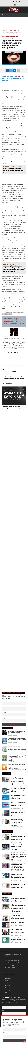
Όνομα (3, 701)
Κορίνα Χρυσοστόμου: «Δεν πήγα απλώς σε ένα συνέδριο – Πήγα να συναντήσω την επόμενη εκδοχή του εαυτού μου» (18, 866)
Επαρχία (4, 712)
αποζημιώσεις (8, 312)
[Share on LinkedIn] (14, 70)
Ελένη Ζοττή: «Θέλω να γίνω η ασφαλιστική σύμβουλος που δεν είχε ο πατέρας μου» (18, 857)
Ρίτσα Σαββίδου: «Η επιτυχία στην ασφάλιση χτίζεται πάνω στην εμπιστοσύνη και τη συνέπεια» (18, 822)
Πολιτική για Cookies (10, 967)
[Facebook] (10, 1)
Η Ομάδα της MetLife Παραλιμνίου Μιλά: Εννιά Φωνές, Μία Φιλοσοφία (18, 917)
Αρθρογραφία (8, 987)
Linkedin (18, 76)
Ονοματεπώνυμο (7, 1025)
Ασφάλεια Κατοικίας (18, 312)
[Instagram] (15, 5)
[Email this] (18, 70)
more (26, 70)
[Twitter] (16, 1)
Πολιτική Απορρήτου (10, 965)
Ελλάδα (6, 980)
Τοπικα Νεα (7, 978)
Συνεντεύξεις (7, 990)
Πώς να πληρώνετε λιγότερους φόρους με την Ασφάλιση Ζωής (18, 939)
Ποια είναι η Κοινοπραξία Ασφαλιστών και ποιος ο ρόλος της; (18, 790)
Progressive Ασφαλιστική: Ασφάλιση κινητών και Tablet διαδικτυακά (18, 797)
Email (3, 706)
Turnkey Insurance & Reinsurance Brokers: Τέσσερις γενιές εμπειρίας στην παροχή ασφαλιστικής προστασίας (18, 847)
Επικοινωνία (7, 969)
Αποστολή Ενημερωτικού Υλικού (13, 962)
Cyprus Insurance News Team (19, 38)
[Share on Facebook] (7, 70)
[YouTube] (13, 1)
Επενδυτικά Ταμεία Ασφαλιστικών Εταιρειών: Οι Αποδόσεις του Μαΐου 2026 (18, 813)
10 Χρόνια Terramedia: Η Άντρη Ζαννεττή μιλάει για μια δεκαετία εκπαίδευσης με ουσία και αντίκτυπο (18, 885)
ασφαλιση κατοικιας (7, 314)
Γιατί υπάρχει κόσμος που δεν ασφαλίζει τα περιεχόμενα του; (14, 377)
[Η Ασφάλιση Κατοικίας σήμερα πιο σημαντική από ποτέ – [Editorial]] (14, 395)
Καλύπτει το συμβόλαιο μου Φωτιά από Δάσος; (14, 370)
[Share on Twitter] (11, 70)
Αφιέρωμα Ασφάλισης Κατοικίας (10, 30)
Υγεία (5, 992)
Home (6, 26)
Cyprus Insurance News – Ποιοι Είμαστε (12, 955)
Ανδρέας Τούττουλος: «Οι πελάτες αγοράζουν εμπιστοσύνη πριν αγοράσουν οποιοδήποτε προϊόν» (18, 876)
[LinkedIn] (20, 1)
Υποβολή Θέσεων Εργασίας (11, 960)
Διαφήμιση (7, 958)
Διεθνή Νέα (7, 983)
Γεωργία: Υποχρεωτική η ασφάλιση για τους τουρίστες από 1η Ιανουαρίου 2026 (18, 805)
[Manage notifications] (24, 1041)
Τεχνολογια (7, 985)
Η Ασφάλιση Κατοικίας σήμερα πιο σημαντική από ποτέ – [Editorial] (11, 407)
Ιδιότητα (4, 718)
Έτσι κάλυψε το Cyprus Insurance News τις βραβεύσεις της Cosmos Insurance (17, 932)
